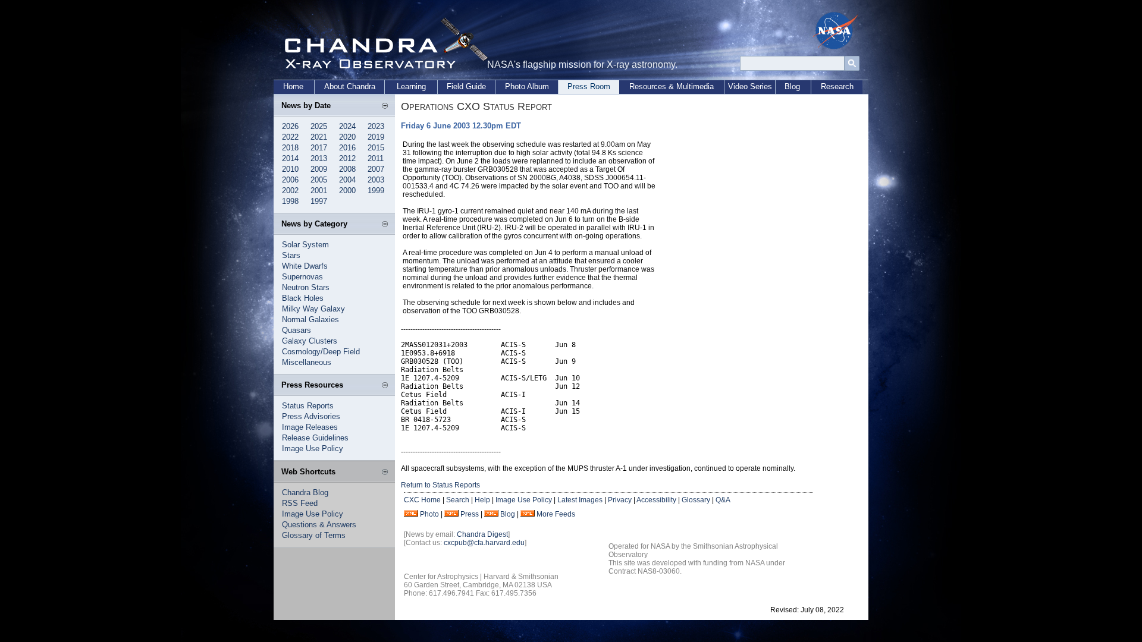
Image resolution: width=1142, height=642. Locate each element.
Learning (411, 86)
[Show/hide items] (385, 106)
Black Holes (303, 298)
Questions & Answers (319, 524)
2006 (290, 179)
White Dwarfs (305, 266)
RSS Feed (300, 503)
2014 (290, 158)
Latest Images (580, 500)
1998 (290, 201)
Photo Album (527, 86)
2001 (318, 190)
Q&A (723, 500)
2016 (347, 147)
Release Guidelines (315, 437)
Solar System (305, 244)
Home (293, 86)
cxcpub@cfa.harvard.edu (484, 543)
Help (482, 500)
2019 (376, 137)
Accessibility (656, 500)
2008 (347, 169)
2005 (318, 179)
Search (457, 500)
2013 (318, 158)
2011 (376, 158)
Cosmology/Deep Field (321, 351)
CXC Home (422, 500)
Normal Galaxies (310, 319)
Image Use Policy (312, 448)
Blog (792, 86)
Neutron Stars (306, 287)
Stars (291, 255)
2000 (347, 190)
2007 (376, 169)
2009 (318, 169)
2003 (376, 179)
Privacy (620, 500)
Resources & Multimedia (671, 86)
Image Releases (310, 427)
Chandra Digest (482, 534)
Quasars (296, 330)
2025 (318, 126)
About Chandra (349, 86)
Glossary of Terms (314, 535)
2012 (347, 158)
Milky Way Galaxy (313, 308)
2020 (347, 137)
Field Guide (466, 86)
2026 (290, 126)
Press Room (588, 86)
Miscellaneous (306, 362)
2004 (347, 179)
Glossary (696, 500)
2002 (290, 190)
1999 (376, 190)
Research (837, 86)
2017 (318, 147)
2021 (318, 137)
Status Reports (308, 405)
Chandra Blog (305, 492)
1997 (318, 201)
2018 (290, 147)
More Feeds (556, 514)
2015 (376, 147)
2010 (290, 169)
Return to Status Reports (440, 485)
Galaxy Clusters (309, 340)
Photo (429, 514)
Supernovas (302, 276)
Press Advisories (311, 416)
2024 (347, 126)
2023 (376, 126)
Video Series (750, 86)
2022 (290, 137)
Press (469, 514)
